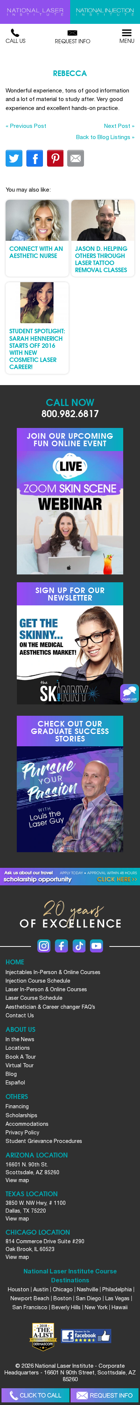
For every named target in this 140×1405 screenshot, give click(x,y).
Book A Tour (21, 1057)
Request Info (72, 41)
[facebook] (86, 1337)
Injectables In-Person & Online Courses (53, 972)
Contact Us (20, 1015)
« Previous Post (26, 125)
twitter (14, 158)
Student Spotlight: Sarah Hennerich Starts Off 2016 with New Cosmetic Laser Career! (37, 348)
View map (17, 1180)
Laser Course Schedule (34, 998)
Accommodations (27, 1124)
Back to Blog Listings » (105, 136)
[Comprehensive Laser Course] (35, 12)
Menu (126, 40)
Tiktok (78, 945)
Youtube (96, 945)
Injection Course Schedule (38, 981)
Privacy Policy (22, 1132)
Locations (18, 1048)
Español (15, 1083)
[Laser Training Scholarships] (70, 877)
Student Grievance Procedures (44, 1141)
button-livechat (129, 693)
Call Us (15, 40)
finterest (55, 158)
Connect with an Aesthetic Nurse (36, 251)
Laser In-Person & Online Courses (46, 989)
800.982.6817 (70, 413)
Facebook (61, 945)
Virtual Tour (20, 1065)
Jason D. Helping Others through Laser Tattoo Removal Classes (101, 258)
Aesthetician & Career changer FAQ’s (50, 1007)
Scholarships (21, 1115)
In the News (20, 1039)
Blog (11, 1074)
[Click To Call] (35, 1395)
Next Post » (119, 125)
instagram (43, 945)
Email (75, 158)
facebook (34, 158)
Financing (17, 1106)
